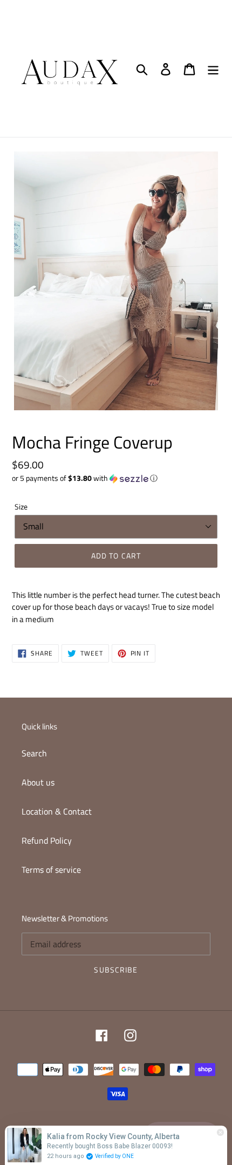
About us (38, 782)
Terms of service (51, 869)
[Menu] (213, 68)
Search (34, 753)
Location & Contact (57, 811)
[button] (116, 478)
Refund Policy (47, 840)
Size (21, 506)
